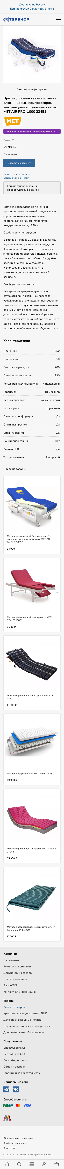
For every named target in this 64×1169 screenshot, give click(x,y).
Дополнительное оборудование (24, 1032)
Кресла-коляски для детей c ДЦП (25, 1013)
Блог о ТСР (10, 985)
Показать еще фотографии (32, 89)
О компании (11, 960)
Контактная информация (19, 992)
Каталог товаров (14, 1007)
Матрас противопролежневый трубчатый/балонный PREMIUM (31, 928)
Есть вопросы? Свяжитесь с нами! (32, 9)
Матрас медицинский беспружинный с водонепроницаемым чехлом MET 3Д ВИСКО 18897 (29, 539)
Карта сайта (10, 1148)
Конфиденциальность (15, 1143)
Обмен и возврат (14, 1067)
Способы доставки (15, 1060)
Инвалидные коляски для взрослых (26, 1026)
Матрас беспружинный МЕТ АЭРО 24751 (30, 773)
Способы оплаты (14, 1048)
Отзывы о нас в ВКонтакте (17, 177)
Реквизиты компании (17, 966)
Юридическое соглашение (18, 1138)
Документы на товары (17, 973)
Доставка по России (32, 4)
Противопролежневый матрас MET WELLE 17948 (31, 850)
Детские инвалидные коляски (22, 1020)
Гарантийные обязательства (21, 1073)
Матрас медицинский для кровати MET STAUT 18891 (29, 619)
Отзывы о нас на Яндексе (16, 174)
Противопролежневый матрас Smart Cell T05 (30, 697)
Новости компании (15, 979)
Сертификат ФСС (14, 1054)
